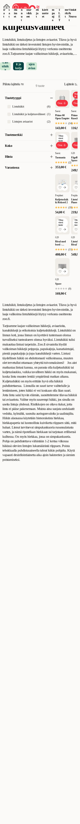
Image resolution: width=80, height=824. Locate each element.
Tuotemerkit (67, 9)
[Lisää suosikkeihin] (60, 187)
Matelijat (37, 9)
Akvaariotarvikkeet (29, 9)
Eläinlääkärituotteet (45, 9)
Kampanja (53, 11)
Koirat (4, 9)
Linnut (22, 11)
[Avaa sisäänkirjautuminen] (6, 7)
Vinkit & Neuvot (72, 15)
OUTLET (59, 11)
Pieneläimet (15, 9)
